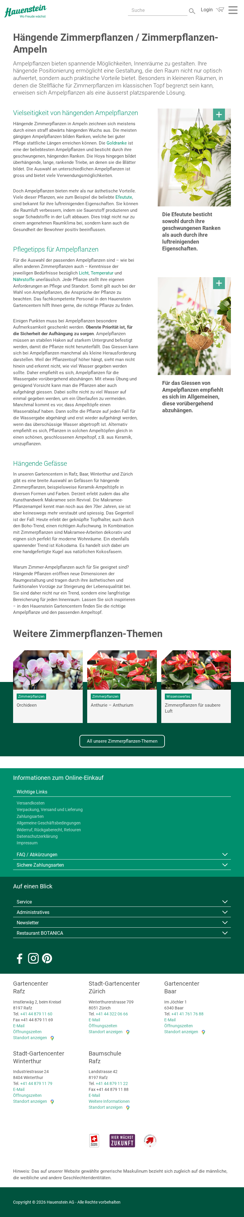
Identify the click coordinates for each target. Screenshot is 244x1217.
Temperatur (103, 273)
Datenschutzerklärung (37, 836)
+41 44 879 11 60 (36, 1013)
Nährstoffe (24, 279)
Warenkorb (219, 9)
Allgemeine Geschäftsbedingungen (49, 823)
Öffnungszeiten (27, 1031)
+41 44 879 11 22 (112, 1083)
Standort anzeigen (30, 1037)
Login (207, 9)
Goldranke (117, 143)
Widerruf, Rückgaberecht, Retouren (49, 829)
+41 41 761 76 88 (187, 1013)
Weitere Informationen (109, 1101)
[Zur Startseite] (25, 11)
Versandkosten (31, 803)
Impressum (27, 842)
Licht (84, 273)
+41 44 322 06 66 (112, 1013)
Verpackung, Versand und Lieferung (50, 809)
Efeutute (123, 197)
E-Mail (18, 1025)
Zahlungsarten (30, 816)
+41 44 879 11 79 (36, 1083)
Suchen (192, 10)
